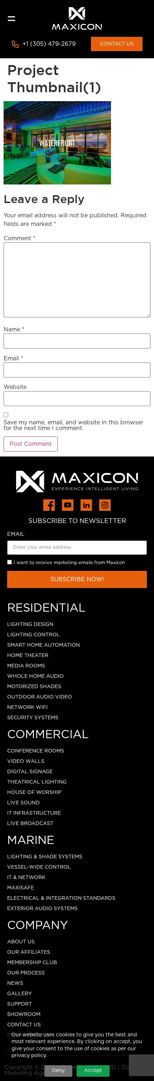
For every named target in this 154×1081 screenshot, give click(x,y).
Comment (19, 238)
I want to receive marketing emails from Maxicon (69, 563)
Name (14, 329)
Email (13, 358)
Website (15, 387)
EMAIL (15, 534)
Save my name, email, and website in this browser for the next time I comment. (73, 425)
